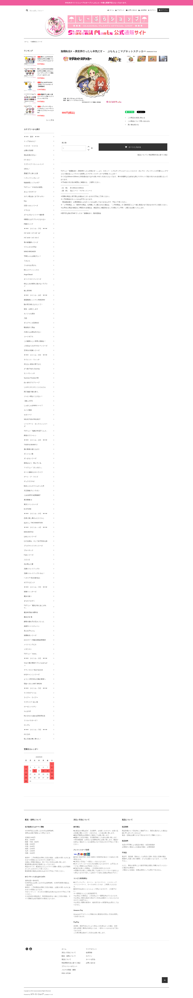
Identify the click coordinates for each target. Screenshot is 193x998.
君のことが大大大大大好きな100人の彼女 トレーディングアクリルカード (45, 59)
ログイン (153, 10)
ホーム (111, 10)
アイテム (164, 10)
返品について (142, 155)
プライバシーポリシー (69, 966)
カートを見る (90, 959)
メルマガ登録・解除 (69, 970)
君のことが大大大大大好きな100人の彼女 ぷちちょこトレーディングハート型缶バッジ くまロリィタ (45, 72)
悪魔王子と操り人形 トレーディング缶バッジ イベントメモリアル (45, 96)
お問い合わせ (132, 10)
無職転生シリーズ (36, 41)
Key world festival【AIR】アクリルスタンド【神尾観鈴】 (45, 84)
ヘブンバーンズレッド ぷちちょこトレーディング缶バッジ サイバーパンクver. (45, 109)
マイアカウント (91, 949)
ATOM (68, 973)
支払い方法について (69, 952)
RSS (63, 973)
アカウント (120, 10)
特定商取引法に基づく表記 (158, 155)
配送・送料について (69, 956)
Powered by (27, 994)
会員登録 (144, 10)
